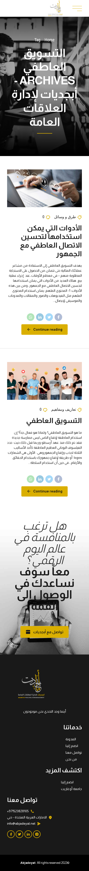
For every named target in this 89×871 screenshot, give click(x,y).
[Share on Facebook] (58, 317)
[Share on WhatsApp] (30, 317)
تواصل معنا (74, 752)
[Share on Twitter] (49, 317)
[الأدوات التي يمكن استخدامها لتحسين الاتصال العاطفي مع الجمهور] (44, 188)
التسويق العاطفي (54, 420)
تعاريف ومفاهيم (63, 409)
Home (50, 39)
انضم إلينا (72, 746)
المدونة (71, 739)
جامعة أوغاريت (71, 789)
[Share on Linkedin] (40, 317)
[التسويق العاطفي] (44, 381)
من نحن (71, 759)
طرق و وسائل (65, 217)
